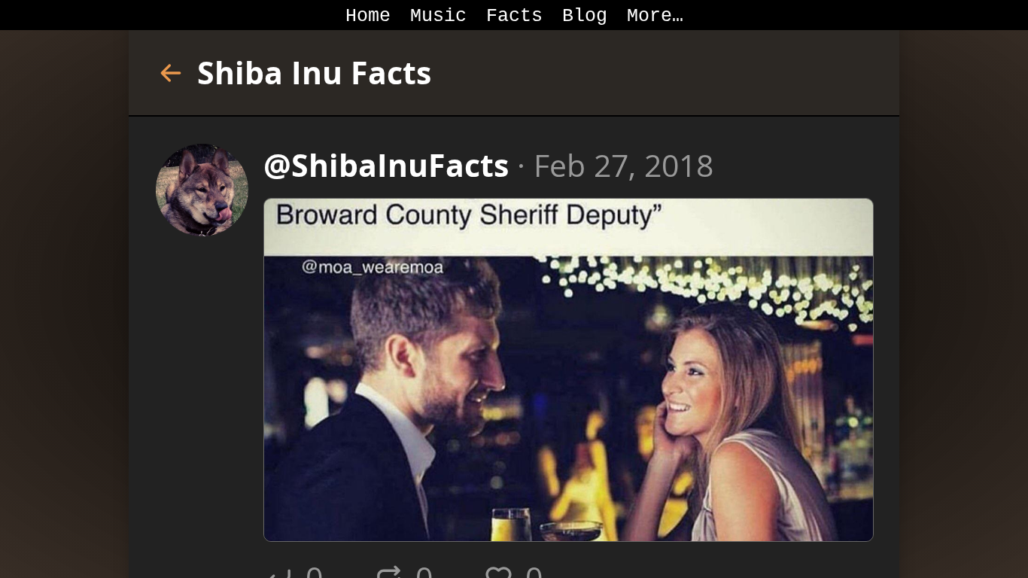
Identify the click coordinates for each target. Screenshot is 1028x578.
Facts (514, 16)
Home (368, 16)
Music (438, 16)
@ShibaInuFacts (386, 165)
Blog (584, 16)
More (649, 16)
